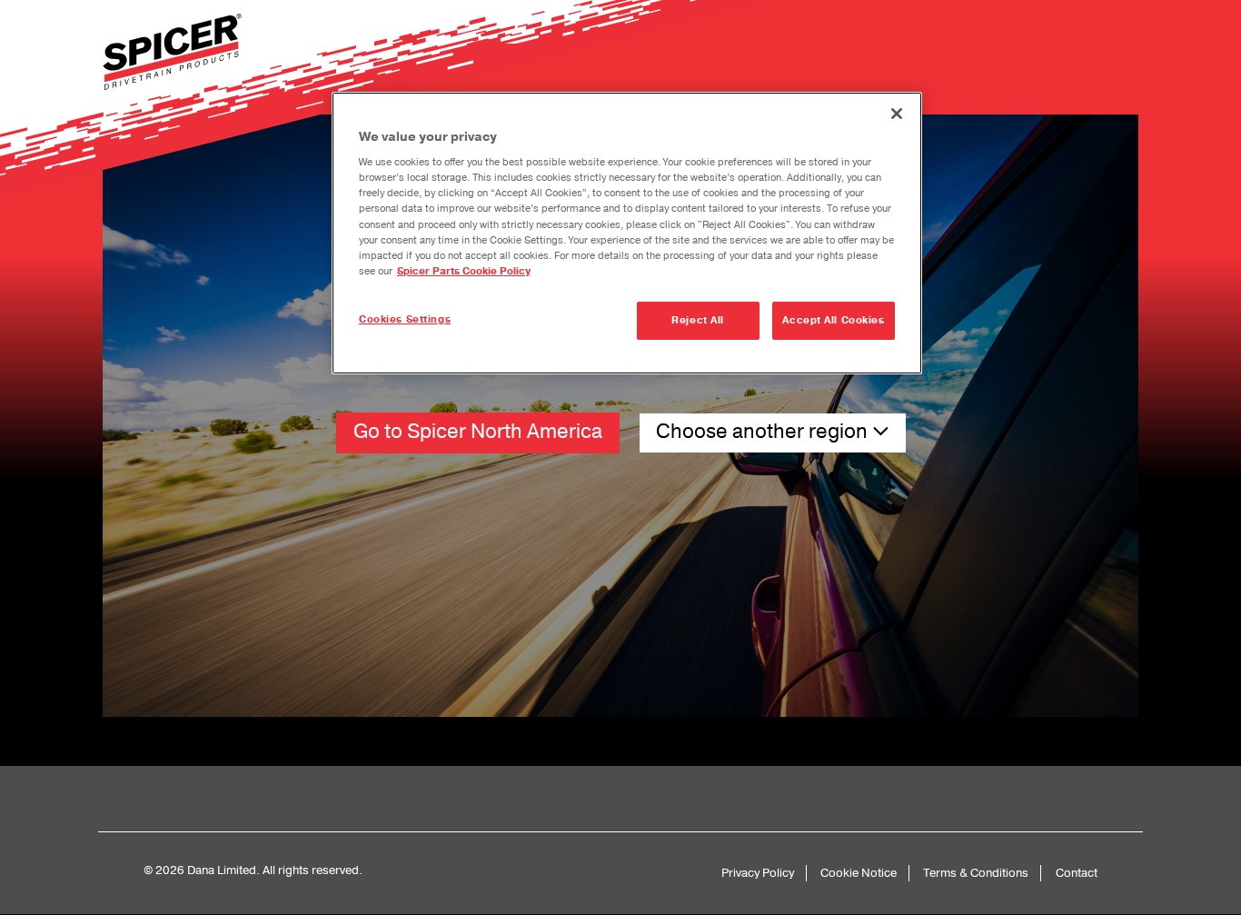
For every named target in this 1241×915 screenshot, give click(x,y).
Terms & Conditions (975, 872)
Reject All (697, 320)
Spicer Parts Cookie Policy (464, 271)
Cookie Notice (858, 872)
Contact (1076, 872)
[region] (627, 233)
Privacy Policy (757, 872)
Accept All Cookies (833, 320)
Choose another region (764, 432)
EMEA (620, 522)
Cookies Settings (405, 319)
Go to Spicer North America (477, 432)
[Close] (897, 114)
